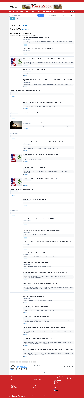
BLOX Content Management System (58, 395)
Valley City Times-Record (19, 395)
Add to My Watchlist (25, 29)
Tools (29, 18)
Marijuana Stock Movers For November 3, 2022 (35, 296)
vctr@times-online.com (61, 384)
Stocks (18, 18)
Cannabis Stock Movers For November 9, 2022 (34, 252)
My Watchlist (61, 15)
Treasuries (40, 21)
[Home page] (42, 6)
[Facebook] (67, 367)
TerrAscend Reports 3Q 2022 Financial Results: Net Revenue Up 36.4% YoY (41, 230)
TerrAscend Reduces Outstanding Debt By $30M (35, 69)
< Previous (11, 35)
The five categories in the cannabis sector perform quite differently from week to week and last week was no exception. (47, 126)
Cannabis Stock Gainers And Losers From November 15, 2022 (38, 218)
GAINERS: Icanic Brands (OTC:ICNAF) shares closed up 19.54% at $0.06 (38, 266)
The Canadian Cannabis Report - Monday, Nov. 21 (35, 167)
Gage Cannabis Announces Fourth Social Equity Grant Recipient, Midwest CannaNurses (45, 327)
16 (29, 35)
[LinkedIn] (70, 367)
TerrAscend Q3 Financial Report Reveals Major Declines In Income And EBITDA (42, 102)
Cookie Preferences (21, 396)
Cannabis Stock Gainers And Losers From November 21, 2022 (25, 132)
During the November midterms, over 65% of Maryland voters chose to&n (38, 246)
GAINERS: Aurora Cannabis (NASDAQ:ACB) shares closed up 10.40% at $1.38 (39, 300)
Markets (12, 18)
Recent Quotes (52, 15)
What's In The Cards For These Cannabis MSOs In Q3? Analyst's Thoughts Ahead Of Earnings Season (48, 349)
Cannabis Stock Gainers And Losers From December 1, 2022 (38, 48)
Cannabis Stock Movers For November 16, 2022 (22, 209)
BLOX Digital (68, 395)
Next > (34, 35)
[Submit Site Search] (74, 7)
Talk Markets (26, 65)
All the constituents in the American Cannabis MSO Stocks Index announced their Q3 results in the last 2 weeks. (45, 182)
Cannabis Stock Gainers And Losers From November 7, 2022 (38, 262)
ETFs (24, 18)
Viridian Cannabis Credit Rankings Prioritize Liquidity (36, 316)
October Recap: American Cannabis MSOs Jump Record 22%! (38, 338)
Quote (22, 31)
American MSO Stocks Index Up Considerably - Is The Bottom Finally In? (41, 154)
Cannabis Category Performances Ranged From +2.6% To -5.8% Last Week (41, 122)
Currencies (28, 21)
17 (31, 35)
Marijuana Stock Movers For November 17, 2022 (35, 199)
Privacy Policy (45, 368)
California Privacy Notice (13, 396)
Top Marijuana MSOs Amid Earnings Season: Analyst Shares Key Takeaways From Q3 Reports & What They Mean (47, 80)
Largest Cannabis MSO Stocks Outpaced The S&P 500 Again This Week (41, 283)
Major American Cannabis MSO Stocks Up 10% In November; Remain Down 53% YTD (44, 58)
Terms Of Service (52, 368)
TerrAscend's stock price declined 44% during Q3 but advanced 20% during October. (40, 106)
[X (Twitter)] (64, 367)
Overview (18, 21)
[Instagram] (73, 367)
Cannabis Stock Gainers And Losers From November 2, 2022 (38, 306)
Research (58, 31)
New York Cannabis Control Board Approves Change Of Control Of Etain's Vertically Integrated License (46, 142)
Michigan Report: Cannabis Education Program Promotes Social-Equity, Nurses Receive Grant (46, 272)
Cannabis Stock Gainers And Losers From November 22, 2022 (26, 112)
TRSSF (25, 25)
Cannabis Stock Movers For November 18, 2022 (22, 189)
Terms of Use (37, 395)
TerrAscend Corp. (27, 73)
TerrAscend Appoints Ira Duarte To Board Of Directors (36, 37)
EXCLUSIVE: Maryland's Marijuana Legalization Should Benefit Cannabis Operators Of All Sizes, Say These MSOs (47, 242)
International (34, 21)
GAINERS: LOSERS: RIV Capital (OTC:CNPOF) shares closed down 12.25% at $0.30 (40, 310)
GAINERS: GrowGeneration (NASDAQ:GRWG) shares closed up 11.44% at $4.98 (39, 256)
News (23, 21)
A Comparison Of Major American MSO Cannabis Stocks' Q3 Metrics (40, 178)
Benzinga (25, 54)
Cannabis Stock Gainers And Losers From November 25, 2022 (26, 90)
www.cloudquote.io (48, 365)
